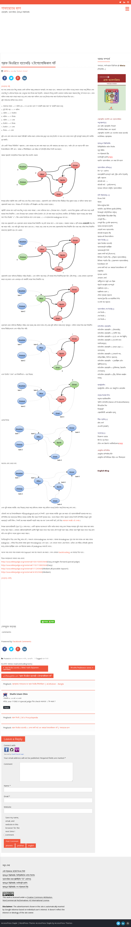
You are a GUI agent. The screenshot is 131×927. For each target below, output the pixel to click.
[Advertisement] (65, 34)
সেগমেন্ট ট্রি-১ (102, 219)
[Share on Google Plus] (18, 79)
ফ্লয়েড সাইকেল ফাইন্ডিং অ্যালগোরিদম (110, 188)
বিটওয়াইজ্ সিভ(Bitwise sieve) (81, 667)
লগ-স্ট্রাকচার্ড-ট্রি (103, 153)
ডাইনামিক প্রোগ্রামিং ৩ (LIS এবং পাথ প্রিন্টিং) (112, 336)
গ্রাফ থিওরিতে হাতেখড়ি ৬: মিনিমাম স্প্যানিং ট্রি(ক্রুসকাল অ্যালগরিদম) (21, 668)
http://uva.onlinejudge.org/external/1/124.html (21, 568)
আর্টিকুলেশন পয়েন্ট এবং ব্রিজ (106, 281)
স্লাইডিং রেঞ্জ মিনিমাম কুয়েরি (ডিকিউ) (109, 208)
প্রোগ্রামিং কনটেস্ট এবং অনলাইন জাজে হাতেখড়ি (113, 132)
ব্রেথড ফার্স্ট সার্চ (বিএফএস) (106, 253)
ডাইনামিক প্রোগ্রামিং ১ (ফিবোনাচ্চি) (109, 329)
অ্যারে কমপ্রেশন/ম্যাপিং (105, 226)
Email (7, 796)
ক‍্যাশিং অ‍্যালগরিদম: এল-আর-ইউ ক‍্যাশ (110, 160)
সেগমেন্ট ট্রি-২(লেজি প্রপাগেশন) (107, 222)
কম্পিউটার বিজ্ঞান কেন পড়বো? (107, 129)
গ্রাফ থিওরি (45, 658)
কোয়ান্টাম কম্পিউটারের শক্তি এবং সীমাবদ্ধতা (111, 457)
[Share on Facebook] (4, 79)
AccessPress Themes (63, 923)
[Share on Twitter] (11, 79)
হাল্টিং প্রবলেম (102, 177)
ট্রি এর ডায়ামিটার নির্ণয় (112, 298)
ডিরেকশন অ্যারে (103, 436)
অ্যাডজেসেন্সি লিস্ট (103, 250)
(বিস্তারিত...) (102, 69)
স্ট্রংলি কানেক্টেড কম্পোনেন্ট (106, 284)
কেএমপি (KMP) (103, 426)
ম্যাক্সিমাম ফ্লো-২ (103, 291)
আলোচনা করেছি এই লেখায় (71, 520)
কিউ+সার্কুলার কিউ (103, 205)
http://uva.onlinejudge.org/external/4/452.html (21, 572)
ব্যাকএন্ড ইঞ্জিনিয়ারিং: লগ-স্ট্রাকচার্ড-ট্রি (15, 886)
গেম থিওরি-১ (102, 312)
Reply (6, 707)
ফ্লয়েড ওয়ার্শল (102, 274)
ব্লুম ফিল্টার (101, 150)
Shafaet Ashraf (22, 71)
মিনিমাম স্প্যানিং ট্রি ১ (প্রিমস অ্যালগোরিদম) (112, 257)
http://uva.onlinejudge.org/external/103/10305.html (24, 561)
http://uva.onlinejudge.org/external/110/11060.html (24, 565)
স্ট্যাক (99, 202)
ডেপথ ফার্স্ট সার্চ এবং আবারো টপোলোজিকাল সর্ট (112, 267)
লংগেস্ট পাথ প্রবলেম (104, 302)
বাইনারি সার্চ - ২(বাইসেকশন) (107, 184)
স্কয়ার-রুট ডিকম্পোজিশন (105, 236)
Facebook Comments (22, 641)
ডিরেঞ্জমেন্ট (101, 409)
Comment (8, 764)
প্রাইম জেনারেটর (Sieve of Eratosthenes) (113, 402)
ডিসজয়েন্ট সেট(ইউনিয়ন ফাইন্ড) (107, 212)
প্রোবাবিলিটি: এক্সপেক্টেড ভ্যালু (107, 412)
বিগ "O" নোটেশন (103, 170)
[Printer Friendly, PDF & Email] (48, 621)
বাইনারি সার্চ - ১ (103, 181)
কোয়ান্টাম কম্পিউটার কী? (105, 453)
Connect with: (10, 745)
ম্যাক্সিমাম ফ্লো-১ (103, 288)
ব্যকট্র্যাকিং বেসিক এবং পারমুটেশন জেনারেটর (111, 388)
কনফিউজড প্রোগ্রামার (105, 136)
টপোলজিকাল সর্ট (103, 264)
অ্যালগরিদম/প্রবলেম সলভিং (18, 658)
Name (7, 785)
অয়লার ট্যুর (101, 298)
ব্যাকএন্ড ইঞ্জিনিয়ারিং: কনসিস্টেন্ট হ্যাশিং (15, 882)
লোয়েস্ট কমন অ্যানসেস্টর (105, 229)
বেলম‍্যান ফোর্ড (102, 277)
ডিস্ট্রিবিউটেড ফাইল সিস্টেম (106, 146)
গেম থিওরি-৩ (102, 319)
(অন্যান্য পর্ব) (5, 86)
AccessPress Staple (44, 923)
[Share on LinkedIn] (24, 79)
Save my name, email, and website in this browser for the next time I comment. (13, 826)
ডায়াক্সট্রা (100, 271)
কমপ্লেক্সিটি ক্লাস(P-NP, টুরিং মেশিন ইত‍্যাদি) (113, 174)
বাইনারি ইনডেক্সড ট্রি (104, 233)
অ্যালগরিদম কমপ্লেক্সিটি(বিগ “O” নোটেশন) (17, 879)
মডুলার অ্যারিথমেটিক (104, 398)
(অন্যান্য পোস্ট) (6, 578)
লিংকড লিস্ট (101, 198)
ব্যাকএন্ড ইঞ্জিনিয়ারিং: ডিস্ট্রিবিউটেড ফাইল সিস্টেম (19, 875)
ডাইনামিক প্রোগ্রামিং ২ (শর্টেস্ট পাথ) (109, 333)
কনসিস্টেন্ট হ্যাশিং (103, 157)
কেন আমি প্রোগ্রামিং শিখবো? (107, 126)
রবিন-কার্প (101, 422)
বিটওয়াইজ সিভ (102, 405)
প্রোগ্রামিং (30, 658)
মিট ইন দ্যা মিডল (103, 440)
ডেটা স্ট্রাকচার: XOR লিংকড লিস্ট (14, 871)
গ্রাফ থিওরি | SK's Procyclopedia (25, 717)
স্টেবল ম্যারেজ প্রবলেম (105, 295)
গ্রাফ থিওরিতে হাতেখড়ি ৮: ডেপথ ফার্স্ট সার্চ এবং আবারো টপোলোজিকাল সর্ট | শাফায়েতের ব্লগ (40, 727)
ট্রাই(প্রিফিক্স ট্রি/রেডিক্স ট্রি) (107, 215)
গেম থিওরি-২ (102, 315)
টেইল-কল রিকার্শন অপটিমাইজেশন (108, 443)
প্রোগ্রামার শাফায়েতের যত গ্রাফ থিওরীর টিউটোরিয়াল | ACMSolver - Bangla (38, 684)
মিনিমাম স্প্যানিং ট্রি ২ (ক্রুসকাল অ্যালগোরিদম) (113, 260)
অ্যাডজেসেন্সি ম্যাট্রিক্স (105, 246)
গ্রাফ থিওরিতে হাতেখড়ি (105, 243)
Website (7, 807)
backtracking (64, 552)
